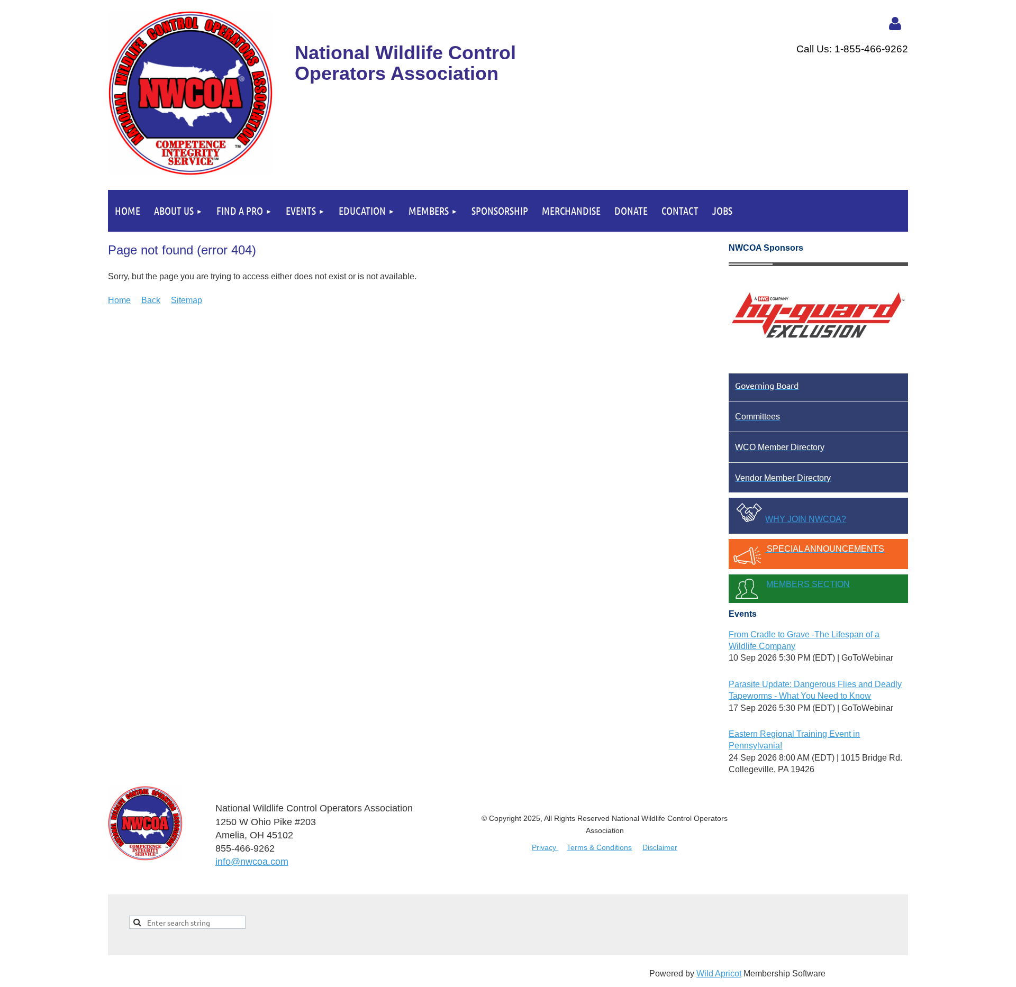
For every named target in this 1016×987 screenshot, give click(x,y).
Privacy (545, 847)
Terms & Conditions (599, 847)
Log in (895, 24)
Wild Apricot (718, 973)
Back (150, 300)
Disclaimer (659, 847)
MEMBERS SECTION (808, 584)
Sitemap (186, 300)
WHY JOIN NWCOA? (805, 519)
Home (119, 300)
